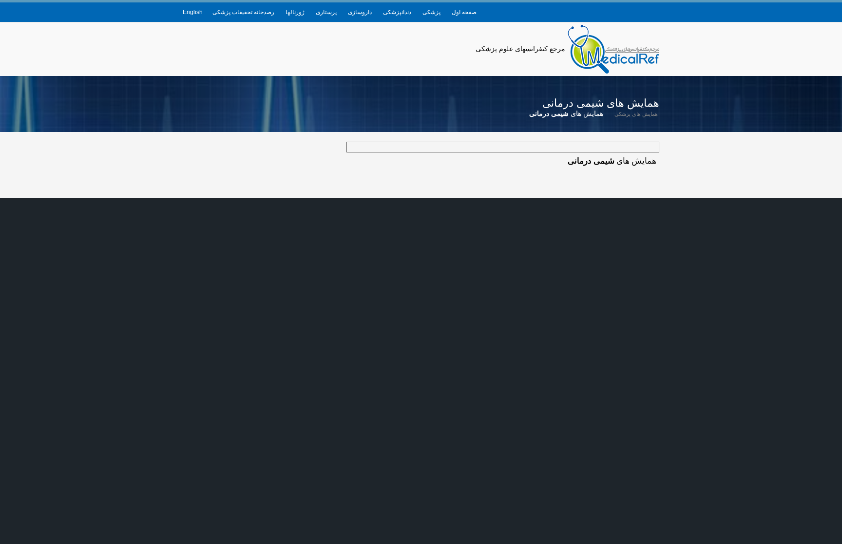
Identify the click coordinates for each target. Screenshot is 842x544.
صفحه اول (464, 12)
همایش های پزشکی (636, 114)
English (193, 12)
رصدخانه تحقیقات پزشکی (243, 12)
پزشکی (431, 12)
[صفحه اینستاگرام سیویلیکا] (608, 12)
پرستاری (326, 12)
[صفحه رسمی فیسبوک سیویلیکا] (637, 12)
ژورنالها (295, 12)
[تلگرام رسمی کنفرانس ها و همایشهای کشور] (652, 12)
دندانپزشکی (397, 12)
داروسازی (360, 12)
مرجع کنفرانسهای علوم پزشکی (520, 49)
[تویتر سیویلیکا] (622, 12)
